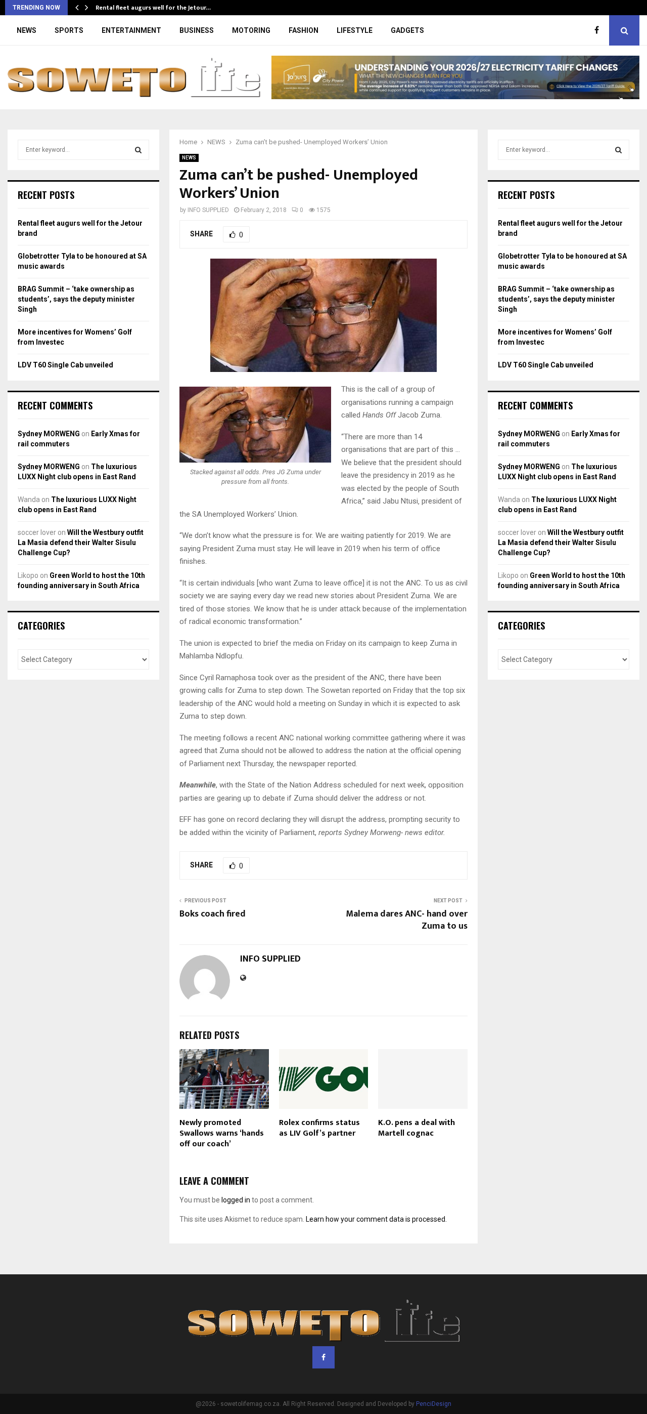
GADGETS (407, 30)
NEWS (26, 30)
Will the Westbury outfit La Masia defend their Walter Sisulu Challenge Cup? (81, 542)
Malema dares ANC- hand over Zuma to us (407, 920)
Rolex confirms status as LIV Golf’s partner (319, 1128)
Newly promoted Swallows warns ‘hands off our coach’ (221, 1133)
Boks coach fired (212, 914)
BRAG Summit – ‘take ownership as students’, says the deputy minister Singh (76, 299)
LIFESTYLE (355, 30)
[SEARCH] (138, 150)
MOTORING (251, 30)
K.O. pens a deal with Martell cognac (416, 1128)
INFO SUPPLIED (208, 210)
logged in (235, 1200)
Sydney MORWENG (49, 434)
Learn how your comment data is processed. (376, 1219)
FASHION (303, 30)
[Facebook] (599, 30)
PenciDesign (433, 1403)
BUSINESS (196, 30)
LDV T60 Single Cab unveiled (65, 365)
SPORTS (69, 30)
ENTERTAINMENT (131, 30)
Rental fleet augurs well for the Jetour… (153, 8)
